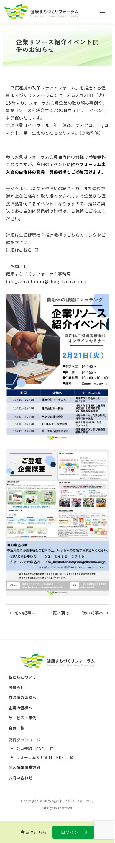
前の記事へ (25, 613)
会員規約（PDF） (32, 748)
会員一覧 (17, 728)
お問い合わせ (21, 777)
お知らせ (17, 687)
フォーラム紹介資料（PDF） (42, 757)
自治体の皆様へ (23, 697)
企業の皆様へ (21, 707)
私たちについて (23, 677)
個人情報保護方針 (25, 767)
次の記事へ (93, 613)
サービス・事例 (23, 717)
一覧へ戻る (59, 613)
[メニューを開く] (102, 12)
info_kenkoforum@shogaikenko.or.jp (47, 281)
